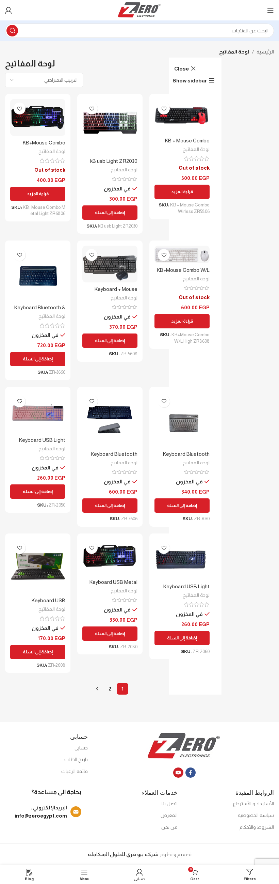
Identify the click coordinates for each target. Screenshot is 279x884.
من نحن (169, 827)
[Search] (12, 30)
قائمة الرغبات (74, 771)
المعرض (169, 815)
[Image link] (184, 746)
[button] (109, 212)
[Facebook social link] (190, 772)
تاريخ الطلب (76, 759)
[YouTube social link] (178, 772)
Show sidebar (190, 80)
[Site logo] (139, 10)
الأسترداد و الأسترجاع (253, 803)
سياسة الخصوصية (256, 815)
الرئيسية (265, 52)
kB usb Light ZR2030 (113, 161)
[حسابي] (8, 10)
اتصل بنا (170, 803)
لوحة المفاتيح (196, 149)
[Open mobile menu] (270, 10)
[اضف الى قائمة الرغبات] (164, 108)
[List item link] (43, 812)
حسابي (81, 747)
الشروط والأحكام (257, 827)
